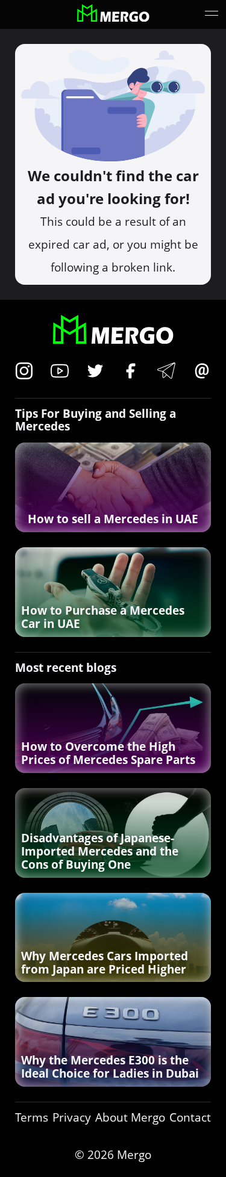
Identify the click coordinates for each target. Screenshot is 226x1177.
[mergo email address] (202, 372)
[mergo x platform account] (95, 372)
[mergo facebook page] (131, 372)
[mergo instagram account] (24, 372)
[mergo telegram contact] (166, 372)
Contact (190, 1118)
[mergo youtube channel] (60, 372)
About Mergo (130, 1118)
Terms (31, 1118)
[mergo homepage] (113, 14)
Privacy (71, 1118)
